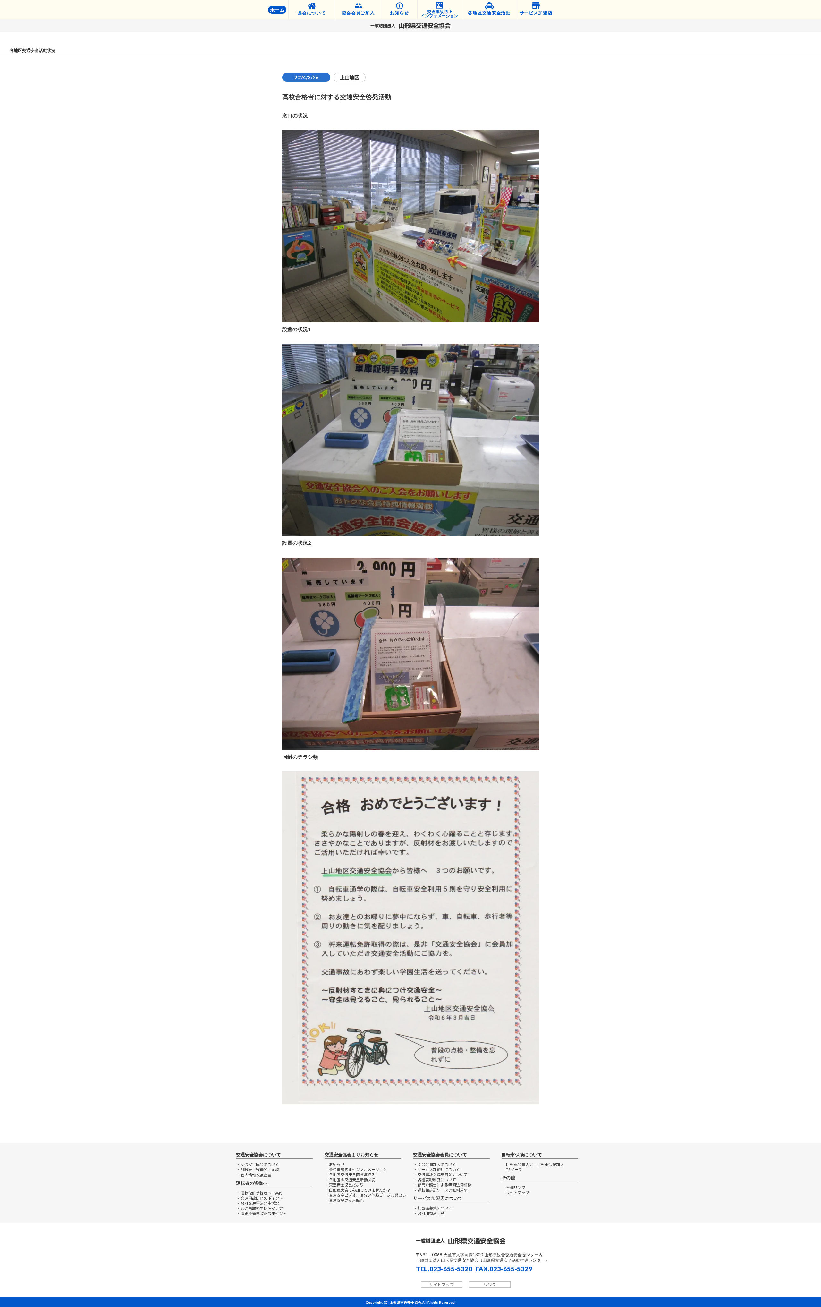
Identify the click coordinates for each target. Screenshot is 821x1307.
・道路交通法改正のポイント (262, 1214)
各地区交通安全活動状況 (32, 50)
